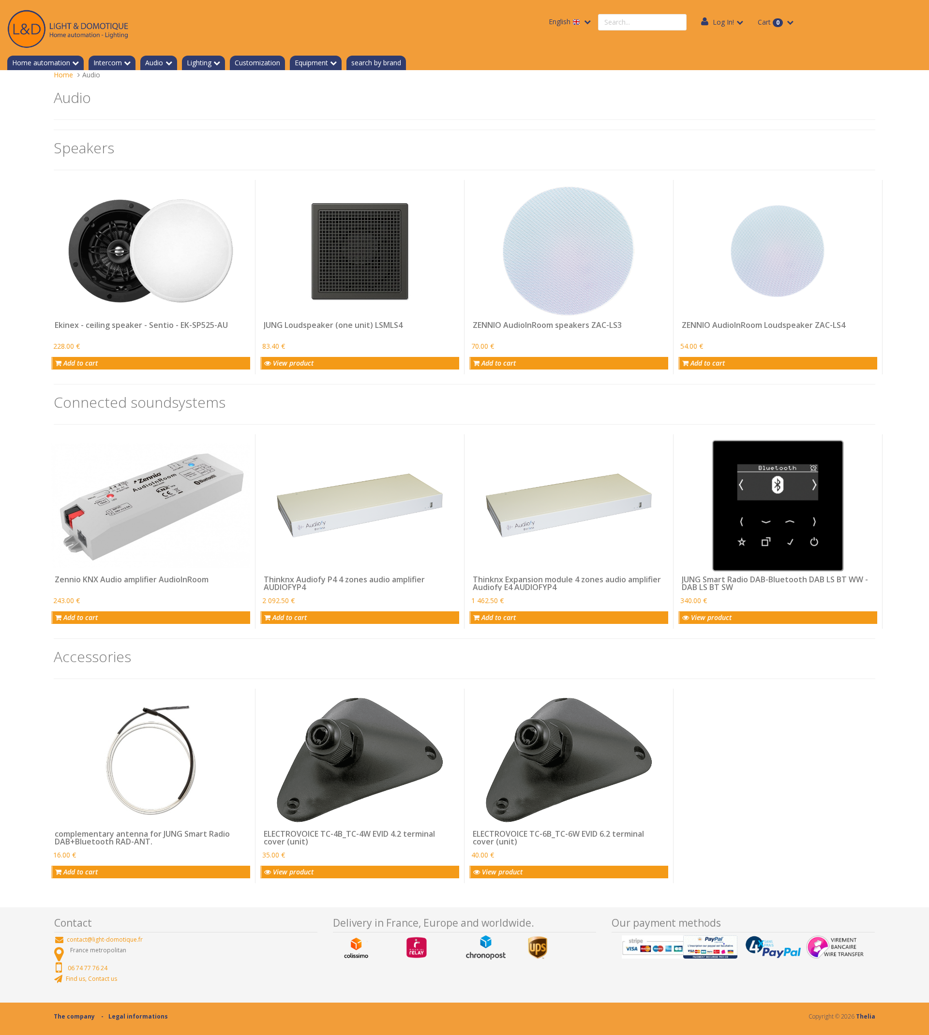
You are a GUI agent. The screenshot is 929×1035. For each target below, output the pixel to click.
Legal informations (138, 1016)
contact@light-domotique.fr (105, 939)
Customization (257, 62)
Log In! (723, 22)
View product (292, 363)
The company (74, 1016)
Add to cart (79, 363)
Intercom (107, 62)
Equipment (311, 62)
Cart (768, 22)
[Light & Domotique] (67, 27)
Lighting (199, 62)
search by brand (376, 62)
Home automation (41, 62)
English (560, 21)
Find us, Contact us (91, 979)
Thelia (865, 1016)
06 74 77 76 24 (87, 968)
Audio (154, 62)
